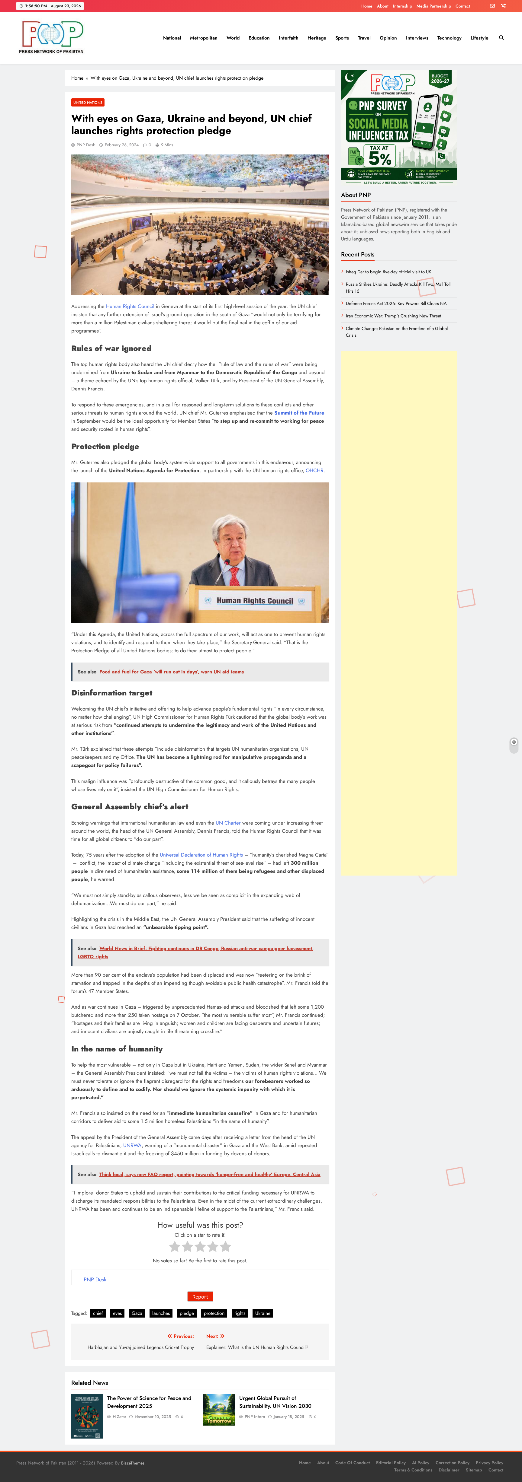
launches (161, 1313)
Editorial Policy (391, 1463)
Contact (463, 6)
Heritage (317, 37)
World (233, 37)
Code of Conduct (352, 1463)
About (382, 6)
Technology (449, 37)
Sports (342, 37)
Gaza (137, 1313)
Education (259, 37)
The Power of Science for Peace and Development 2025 (149, 1402)
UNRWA (132, 1145)
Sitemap (474, 1470)
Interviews (417, 37)
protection (214, 1313)
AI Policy (420, 1463)
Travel (364, 37)
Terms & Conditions (413, 1470)
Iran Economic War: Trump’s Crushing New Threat (393, 316)
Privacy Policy (489, 1463)
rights (239, 1313)
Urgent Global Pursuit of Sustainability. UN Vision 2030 (275, 1402)
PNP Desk (86, 145)
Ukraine (262, 1313)
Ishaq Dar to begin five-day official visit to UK (388, 272)
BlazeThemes (132, 1463)
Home (366, 6)
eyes (117, 1313)
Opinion (388, 37)
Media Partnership (434, 6)
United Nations (87, 102)
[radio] (174, 1248)
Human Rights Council (130, 306)
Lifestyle (479, 37)
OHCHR (315, 470)
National (172, 37)
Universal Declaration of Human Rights (201, 854)
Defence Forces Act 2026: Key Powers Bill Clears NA (396, 303)
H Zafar (119, 1417)
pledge (187, 1313)
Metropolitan (204, 37)
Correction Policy (452, 1463)
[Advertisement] (399, 613)
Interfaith (288, 37)
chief (98, 1313)
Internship (402, 6)
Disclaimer (449, 1470)
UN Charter (228, 822)
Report (200, 1297)
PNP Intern (255, 1417)
